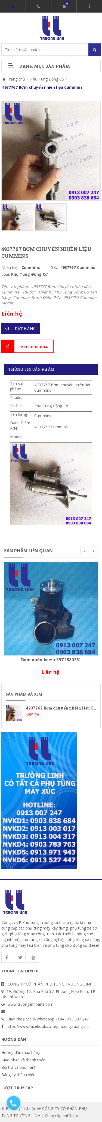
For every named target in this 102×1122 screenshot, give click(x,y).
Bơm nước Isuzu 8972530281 (51, 659)
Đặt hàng (25, 328)
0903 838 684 (33, 346)
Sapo (73, 1115)
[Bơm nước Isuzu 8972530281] (51, 608)
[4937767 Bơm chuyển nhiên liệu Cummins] (51, 713)
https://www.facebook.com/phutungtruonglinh (48, 1026)
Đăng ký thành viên (18, 1074)
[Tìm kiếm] (94, 49)
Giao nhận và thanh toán (23, 1059)
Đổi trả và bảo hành (18, 1067)
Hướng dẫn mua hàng (20, 1052)
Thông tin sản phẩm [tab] (31, 369)
